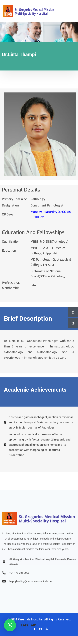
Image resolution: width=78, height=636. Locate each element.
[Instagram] (39, 629)
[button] (10, 625)
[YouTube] (45, 629)
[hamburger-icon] (67, 11)
